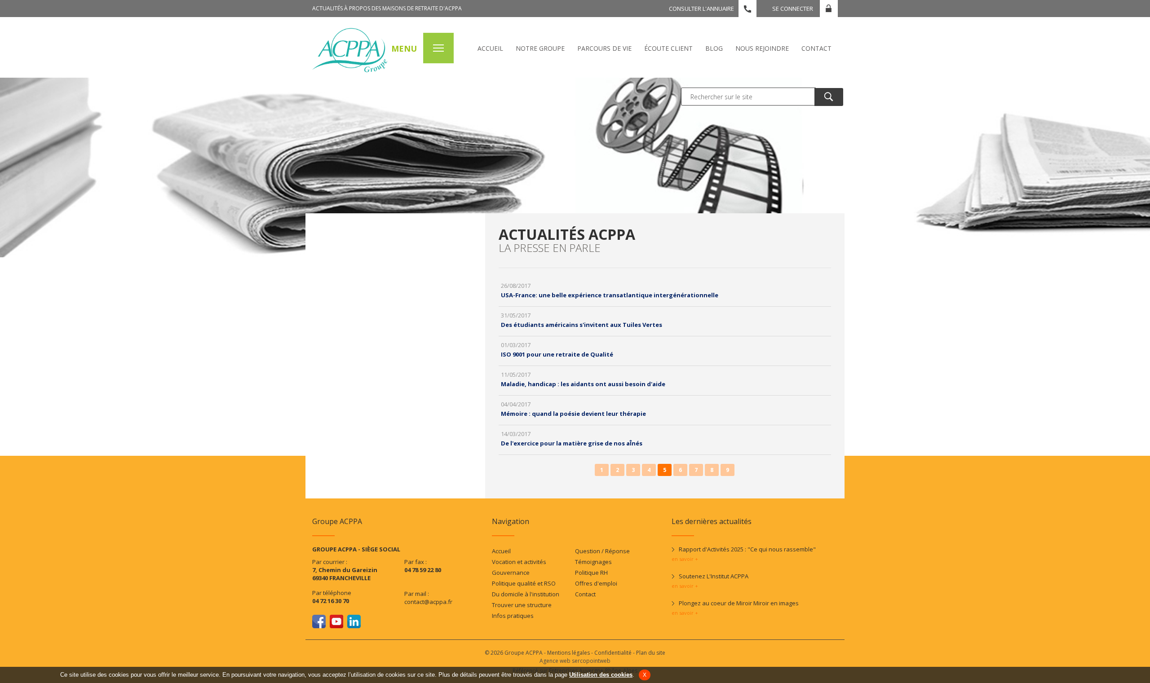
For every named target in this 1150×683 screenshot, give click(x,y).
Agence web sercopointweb (575, 661)
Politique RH (591, 572)
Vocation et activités (519, 562)
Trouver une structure (522, 605)
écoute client (668, 48)
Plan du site (650, 653)
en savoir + (685, 558)
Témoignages (593, 562)
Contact (816, 48)
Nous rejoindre (762, 48)
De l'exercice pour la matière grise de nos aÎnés (571, 443)
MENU (404, 48)
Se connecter (792, 8)
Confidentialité (613, 653)
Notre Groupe (540, 48)
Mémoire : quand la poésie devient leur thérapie (573, 414)
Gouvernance (511, 572)
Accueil (490, 48)
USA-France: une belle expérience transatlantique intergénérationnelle (609, 295)
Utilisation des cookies (600, 674)
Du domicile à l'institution (525, 594)
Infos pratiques (513, 616)
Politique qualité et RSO (524, 583)
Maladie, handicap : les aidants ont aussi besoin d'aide (583, 384)
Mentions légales (568, 653)
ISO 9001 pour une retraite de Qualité (557, 354)
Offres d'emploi (596, 583)
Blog (714, 48)
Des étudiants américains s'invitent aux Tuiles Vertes (581, 325)
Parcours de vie (604, 48)
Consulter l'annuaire (701, 8)
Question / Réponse (602, 551)
